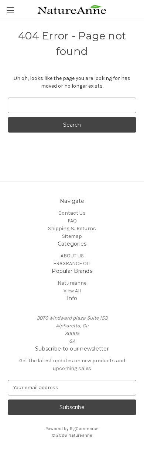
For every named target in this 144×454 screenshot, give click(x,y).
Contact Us (72, 213)
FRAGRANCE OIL (72, 263)
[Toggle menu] (10, 10)
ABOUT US (72, 256)
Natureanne (72, 283)
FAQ (72, 221)
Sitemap (72, 236)
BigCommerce (84, 428)
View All (72, 291)
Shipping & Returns (72, 228)
